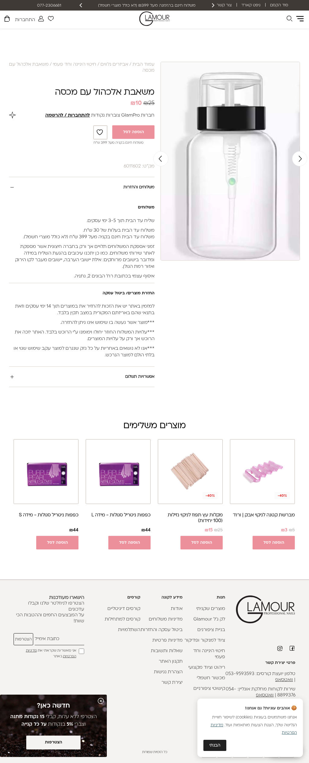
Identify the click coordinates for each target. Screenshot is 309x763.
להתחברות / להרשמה (67, 115)
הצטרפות (53, 742)
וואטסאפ (284, 680)
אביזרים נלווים (114, 64)
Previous (299, 158)
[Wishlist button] (51, 19)
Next (160, 158)
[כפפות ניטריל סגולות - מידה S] (46, 471)
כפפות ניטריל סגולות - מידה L (121, 515)
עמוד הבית (143, 64)
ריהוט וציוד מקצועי (206, 667)
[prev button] (213, 5)
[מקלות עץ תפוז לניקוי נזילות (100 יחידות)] (190, 471)
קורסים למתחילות (122, 619)
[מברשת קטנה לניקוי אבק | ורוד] (262, 471)
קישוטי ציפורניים (209, 688)
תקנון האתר (171, 661)
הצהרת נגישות (168, 672)
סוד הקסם (279, 5)
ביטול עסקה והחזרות (162, 630)
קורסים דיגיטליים (123, 609)
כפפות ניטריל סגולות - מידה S (48, 515)
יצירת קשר (172, 682)
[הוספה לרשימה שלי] (100, 132)
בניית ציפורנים (211, 630)
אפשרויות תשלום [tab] (139, 377)
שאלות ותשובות (167, 651)
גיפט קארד (250, 5)
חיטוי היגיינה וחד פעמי (74, 64)
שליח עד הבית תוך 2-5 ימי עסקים (147, 6)
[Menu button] (299, 18)
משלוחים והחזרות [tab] (138, 187)
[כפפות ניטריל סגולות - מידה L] (118, 471)
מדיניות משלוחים (166, 619)
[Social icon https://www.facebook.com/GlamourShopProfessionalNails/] (292, 648)
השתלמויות (129, 630)
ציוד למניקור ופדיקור (204, 640)
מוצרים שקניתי (210, 609)
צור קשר (224, 5)
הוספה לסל (133, 132)
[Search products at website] (289, 19)
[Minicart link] (7, 20)
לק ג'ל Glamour (209, 619)
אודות (177, 609)
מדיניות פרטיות (167, 640)
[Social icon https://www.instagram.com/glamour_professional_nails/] (280, 648)
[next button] (81, 5)
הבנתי (214, 745)
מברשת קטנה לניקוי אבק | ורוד (264, 515)
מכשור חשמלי (211, 678)
